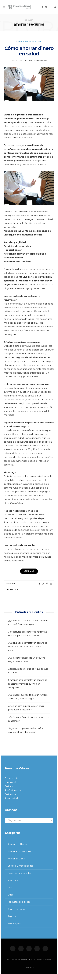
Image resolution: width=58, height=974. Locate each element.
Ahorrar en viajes (16, 858)
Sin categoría (14, 923)
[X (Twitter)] (21, 948)
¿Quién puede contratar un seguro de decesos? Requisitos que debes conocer (27, 647)
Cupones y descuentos (19, 873)
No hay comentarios (36, 61)
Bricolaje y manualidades (20, 866)
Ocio (10, 887)
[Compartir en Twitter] (43, 584)
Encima (30, 968)
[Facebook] (12, 948)
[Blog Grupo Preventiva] (19, 7)
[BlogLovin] (45, 948)
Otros (10, 894)
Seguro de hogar (16, 909)
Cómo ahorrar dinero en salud (29, 51)
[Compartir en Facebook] (39, 584)
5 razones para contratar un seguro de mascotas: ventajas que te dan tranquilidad (27, 684)
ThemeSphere (23, 959)
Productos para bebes (19, 902)
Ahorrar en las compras (19, 851)
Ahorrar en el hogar (30, 41)
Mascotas (13, 880)
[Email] (51, 584)
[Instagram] (29, 948)
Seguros (12, 916)
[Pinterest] (47, 584)
